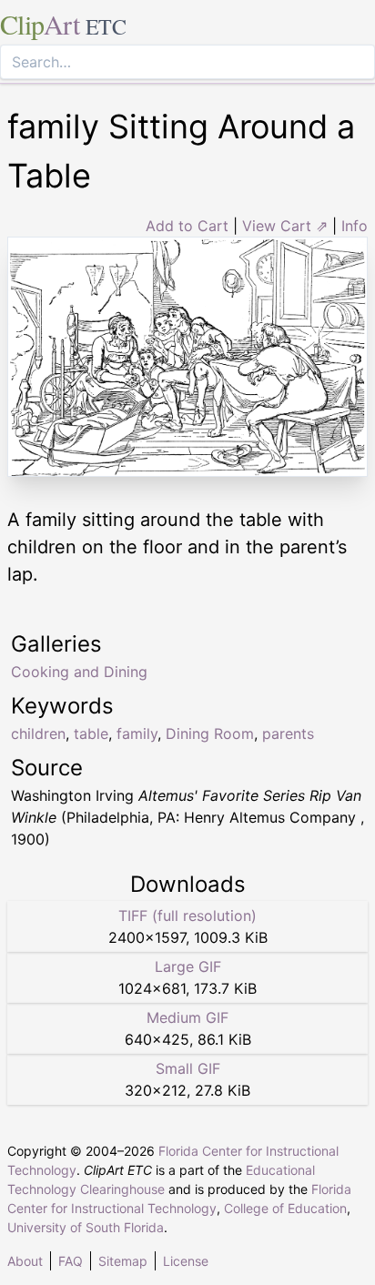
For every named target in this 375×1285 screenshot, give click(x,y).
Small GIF (188, 1068)
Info (354, 226)
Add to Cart (187, 226)
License (185, 1261)
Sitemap (122, 1261)
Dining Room (210, 733)
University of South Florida (85, 1227)
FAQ (70, 1261)
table (91, 733)
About (25, 1261)
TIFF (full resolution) (187, 915)
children (38, 733)
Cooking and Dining (79, 672)
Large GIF (188, 966)
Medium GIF (187, 1017)
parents (288, 733)
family (137, 733)
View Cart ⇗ (285, 226)
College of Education (285, 1208)
